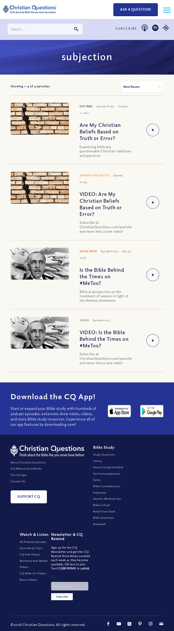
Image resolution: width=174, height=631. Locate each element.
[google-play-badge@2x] (151, 411)
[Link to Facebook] (108, 624)
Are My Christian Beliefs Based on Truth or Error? (100, 131)
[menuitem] (165, 9)
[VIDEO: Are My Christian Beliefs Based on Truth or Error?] (40, 191)
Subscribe (62, 596)
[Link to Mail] (161, 624)
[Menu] (165, 9)
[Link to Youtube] (119, 624)
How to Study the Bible (108, 467)
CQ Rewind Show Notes (26, 468)
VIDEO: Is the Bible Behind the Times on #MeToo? (104, 338)
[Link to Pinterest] (140, 624)
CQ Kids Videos (30, 554)
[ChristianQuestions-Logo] (29, 14)
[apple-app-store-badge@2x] (119, 411)
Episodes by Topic (31, 548)
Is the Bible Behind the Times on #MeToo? (102, 276)
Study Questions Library (104, 458)
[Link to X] (129, 624)
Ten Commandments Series (106, 477)
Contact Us (18, 481)
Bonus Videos (28, 579)
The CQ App (19, 475)
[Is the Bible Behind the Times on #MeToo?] (40, 270)
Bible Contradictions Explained (106, 489)
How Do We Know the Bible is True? (107, 502)
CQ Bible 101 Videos (33, 573)
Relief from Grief (104, 511)
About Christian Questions (28, 462)
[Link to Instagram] (150, 624)
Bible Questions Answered (103, 521)
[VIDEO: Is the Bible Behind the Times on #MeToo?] (40, 339)
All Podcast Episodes (33, 541)
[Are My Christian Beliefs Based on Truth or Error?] (40, 122)
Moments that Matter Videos (34, 564)
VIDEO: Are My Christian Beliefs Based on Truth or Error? (101, 204)
